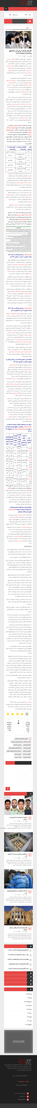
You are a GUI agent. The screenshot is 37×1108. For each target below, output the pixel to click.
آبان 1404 (29, 1017)
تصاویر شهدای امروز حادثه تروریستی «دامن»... (18, 818)
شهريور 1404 (28, 1024)
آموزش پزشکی (26, 751)
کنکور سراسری (21, 214)
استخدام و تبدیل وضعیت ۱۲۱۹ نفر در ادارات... (18, 950)
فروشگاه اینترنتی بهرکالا (21, 1085)
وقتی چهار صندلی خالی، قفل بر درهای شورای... (18, 928)
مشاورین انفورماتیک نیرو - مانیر (20, 1075)
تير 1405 (29, 997)
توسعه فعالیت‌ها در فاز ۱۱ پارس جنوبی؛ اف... (28, 727)
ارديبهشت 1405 (28, 1001)
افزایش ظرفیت (10, 66)
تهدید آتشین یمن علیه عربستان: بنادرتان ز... (18, 968)
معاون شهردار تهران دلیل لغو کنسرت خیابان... (18, 959)
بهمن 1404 (29, 1009)
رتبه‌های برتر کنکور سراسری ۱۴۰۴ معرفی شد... (17, 855)
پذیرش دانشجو (24, 117)
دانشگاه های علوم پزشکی (15, 748)
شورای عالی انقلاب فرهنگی (21, 264)
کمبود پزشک (18, 754)
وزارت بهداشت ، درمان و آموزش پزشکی (20, 741)
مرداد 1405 (29, 994)
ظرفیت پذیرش (11, 59)
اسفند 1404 (29, 1005)
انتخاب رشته (26, 104)
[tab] (18, 946)
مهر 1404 (29, 1020)
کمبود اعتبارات (26, 757)
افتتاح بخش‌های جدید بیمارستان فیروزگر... (18, 963)
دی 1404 (29, 1013)
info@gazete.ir (21, 1099)
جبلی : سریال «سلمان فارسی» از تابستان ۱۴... (18, 954)
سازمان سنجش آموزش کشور (24, 182)
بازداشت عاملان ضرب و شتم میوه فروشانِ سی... (17, 892)
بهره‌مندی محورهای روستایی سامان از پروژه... (9, 726)
